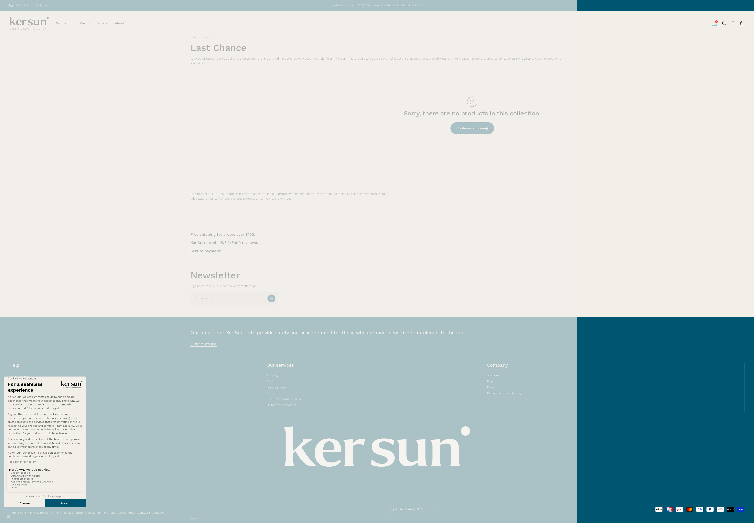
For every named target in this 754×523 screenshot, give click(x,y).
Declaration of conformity (504, 393)
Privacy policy (39, 512)
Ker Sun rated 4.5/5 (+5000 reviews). (224, 242)
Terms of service (61, 512)
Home (193, 37)
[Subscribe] (271, 298)
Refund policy (18, 512)
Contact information (151, 512)
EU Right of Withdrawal (282, 404)
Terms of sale (107, 512)
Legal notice (127, 512)
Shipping (272, 375)
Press (491, 387)
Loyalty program (277, 387)
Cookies (193, 518)
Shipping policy (85, 512)
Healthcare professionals (284, 399)
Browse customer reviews (403, 5)
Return (271, 381)
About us (493, 375)
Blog (490, 381)
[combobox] (28, 5)
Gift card (272, 393)
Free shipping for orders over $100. (222, 234)
